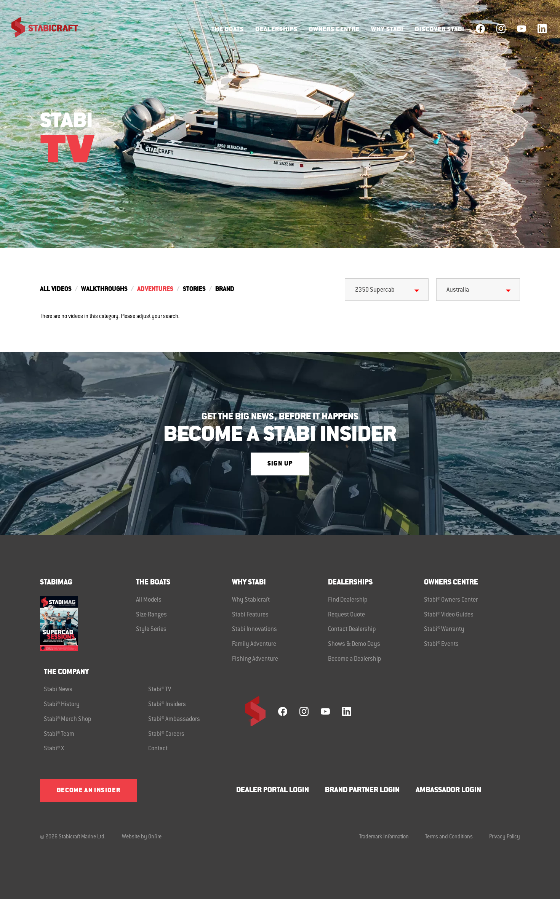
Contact (158, 748)
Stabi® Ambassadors (174, 719)
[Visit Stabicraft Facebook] (480, 28)
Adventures (155, 289)
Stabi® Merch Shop (67, 719)
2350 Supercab (375, 290)
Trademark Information (384, 837)
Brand (224, 289)
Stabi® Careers (166, 734)
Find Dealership (348, 600)
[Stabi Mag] (88, 623)
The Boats (227, 29)
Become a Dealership (354, 659)
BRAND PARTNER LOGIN (362, 791)
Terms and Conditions (449, 837)
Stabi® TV (159, 689)
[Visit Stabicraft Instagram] (501, 28)
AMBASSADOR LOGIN (448, 791)
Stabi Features (250, 615)
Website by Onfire (142, 837)
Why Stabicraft (251, 600)
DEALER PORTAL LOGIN (272, 791)
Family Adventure (254, 644)
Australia (457, 290)
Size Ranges (151, 615)
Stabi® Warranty (444, 629)
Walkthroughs (104, 289)
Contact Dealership (352, 629)
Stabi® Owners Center (451, 600)
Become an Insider (88, 790)
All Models (149, 600)
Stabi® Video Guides (449, 615)
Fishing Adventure (255, 659)
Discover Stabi (439, 29)
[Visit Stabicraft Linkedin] (542, 28)
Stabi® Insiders (167, 704)
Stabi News (58, 689)
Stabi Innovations (254, 629)
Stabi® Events (441, 644)
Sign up (280, 464)
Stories (194, 289)
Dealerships (276, 29)
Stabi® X (54, 748)
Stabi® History (62, 704)
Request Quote (346, 615)
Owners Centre (334, 29)
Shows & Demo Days (354, 644)
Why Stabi (387, 29)
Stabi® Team (59, 734)
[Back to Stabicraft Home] (40, 28)
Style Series (151, 629)
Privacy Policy (504, 837)
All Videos (56, 289)
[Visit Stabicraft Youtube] (521, 28)
